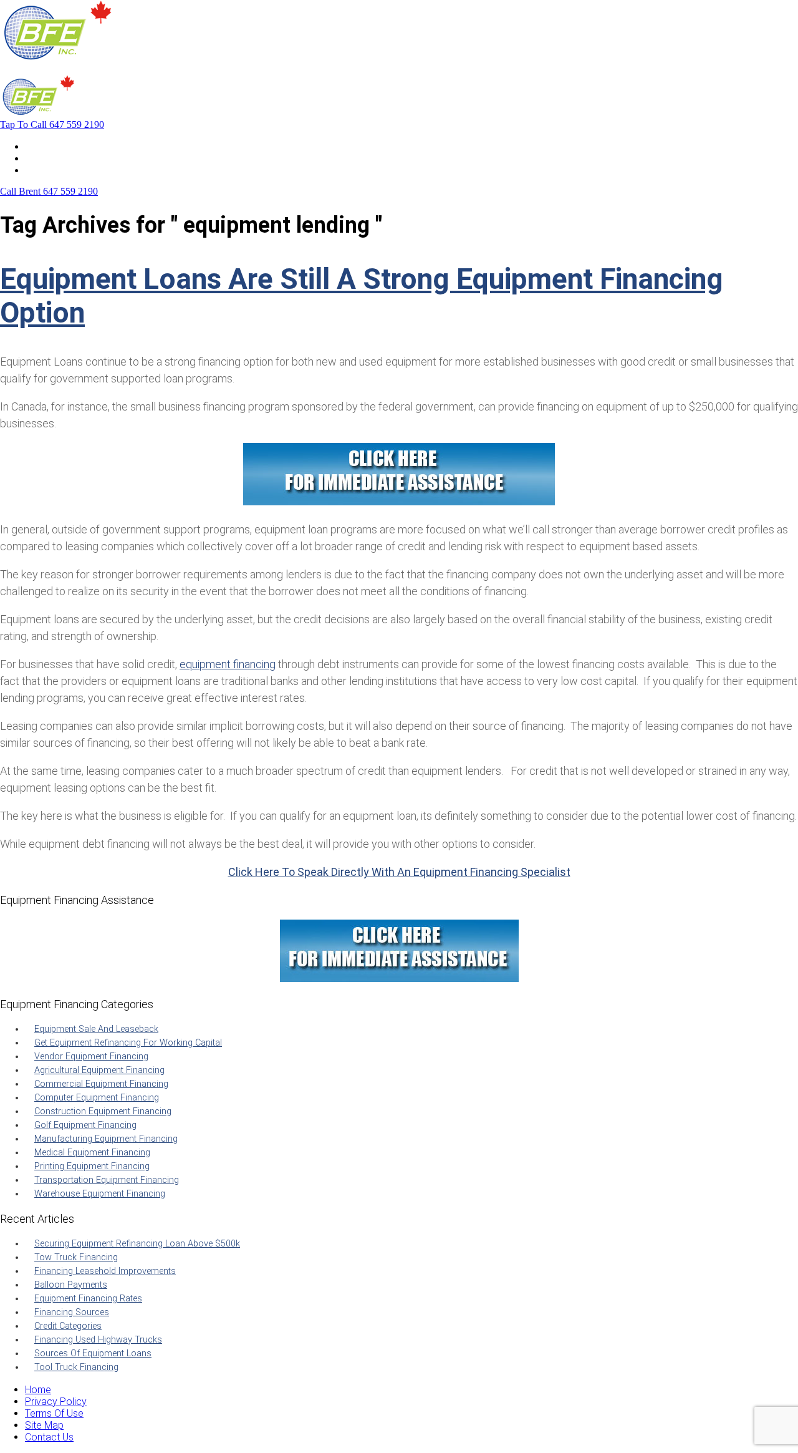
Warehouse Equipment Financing (99, 1193)
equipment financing (228, 664)
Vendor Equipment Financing (91, 1056)
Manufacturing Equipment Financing (106, 1139)
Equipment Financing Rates (88, 1298)
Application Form (62, 158)
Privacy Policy (56, 1401)
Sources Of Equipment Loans (92, 1353)
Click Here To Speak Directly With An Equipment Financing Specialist (399, 871)
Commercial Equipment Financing (101, 1084)
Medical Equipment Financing (92, 1152)
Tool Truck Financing (76, 1367)
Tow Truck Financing (76, 1257)
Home (38, 146)
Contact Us (49, 170)
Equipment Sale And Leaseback (96, 1029)
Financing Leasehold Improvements (105, 1271)
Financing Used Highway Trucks (98, 1339)
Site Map (44, 1425)
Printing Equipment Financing (92, 1166)
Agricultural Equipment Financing (99, 1070)
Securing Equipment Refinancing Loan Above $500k (137, 1243)
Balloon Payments (70, 1285)
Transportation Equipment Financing (106, 1180)
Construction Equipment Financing (102, 1111)
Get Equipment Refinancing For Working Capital (128, 1043)
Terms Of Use (54, 1413)
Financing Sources (71, 1312)
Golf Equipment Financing (85, 1125)
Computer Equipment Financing (96, 1097)
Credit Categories (68, 1326)
